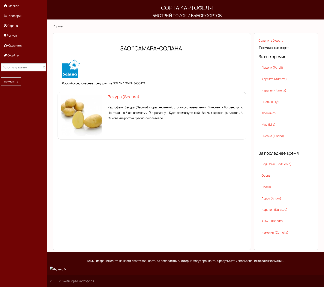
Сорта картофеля (187, 8)
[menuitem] (23, 6)
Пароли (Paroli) (272, 67)
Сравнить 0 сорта (271, 40)
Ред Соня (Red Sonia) (277, 164)
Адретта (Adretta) (274, 79)
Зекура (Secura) (123, 97)
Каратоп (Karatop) (274, 210)
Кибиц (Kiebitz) (272, 221)
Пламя (266, 187)
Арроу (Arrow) (271, 198)
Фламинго (268, 113)
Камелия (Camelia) (275, 232)
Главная (58, 26)
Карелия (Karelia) (274, 90)
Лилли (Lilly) (270, 102)
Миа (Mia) (268, 124)
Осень (266, 175)
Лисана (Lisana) (273, 136)
